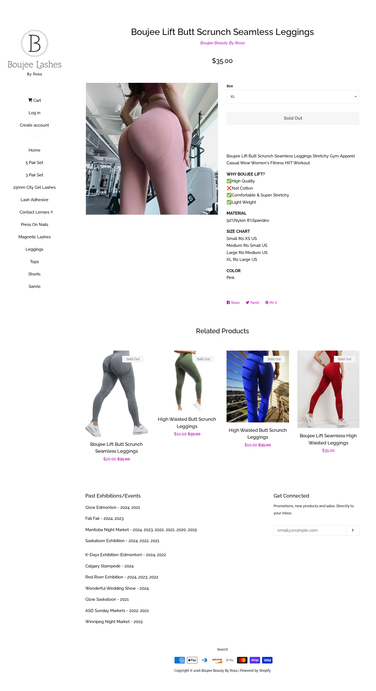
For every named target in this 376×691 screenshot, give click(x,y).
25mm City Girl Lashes (34, 187)
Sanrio (34, 286)
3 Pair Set (34, 175)
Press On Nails (34, 224)
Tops (34, 261)
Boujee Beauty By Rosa (222, 42)
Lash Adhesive (34, 199)
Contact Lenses (34, 212)
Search (222, 649)
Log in (34, 112)
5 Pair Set (34, 162)
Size (230, 86)
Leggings (34, 249)
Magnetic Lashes (34, 236)
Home (34, 150)
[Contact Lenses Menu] (52, 212)
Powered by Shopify (255, 671)
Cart (36, 100)
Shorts (34, 274)
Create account (34, 125)
